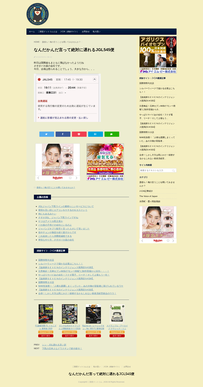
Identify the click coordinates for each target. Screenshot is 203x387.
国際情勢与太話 (46, 260)
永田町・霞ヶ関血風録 (149, 201)
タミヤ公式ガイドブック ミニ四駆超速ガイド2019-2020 (70, 328)
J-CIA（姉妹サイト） (69, 31)
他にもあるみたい (47, 214)
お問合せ (86, 31)
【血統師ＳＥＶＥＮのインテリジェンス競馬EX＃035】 (66, 267)
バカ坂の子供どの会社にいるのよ (55, 225)
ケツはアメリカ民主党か (50, 221)
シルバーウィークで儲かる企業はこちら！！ (60, 263)
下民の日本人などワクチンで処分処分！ (62, 348)
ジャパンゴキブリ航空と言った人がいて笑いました (64, 228)
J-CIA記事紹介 (146, 191)
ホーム (32, 31)
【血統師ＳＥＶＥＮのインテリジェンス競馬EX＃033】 (66, 289)
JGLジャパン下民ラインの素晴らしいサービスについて (66, 206)
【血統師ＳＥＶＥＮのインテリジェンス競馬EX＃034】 (66, 278)
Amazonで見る (46, 332)
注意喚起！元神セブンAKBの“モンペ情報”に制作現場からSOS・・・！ (73, 271)
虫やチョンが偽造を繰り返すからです (57, 232)
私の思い (96, 31)
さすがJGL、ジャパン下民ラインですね (58, 217)
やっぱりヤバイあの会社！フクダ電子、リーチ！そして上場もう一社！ (74, 275)
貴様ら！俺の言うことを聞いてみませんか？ (56, 187)
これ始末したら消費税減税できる (55, 236)
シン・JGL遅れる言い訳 (54, 344)
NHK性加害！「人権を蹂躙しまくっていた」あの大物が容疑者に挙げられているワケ (80, 286)
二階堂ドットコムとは (47, 31)
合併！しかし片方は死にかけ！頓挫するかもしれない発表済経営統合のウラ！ (77, 293)
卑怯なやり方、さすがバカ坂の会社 (56, 239)
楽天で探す (45, 336)
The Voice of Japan (148, 196)
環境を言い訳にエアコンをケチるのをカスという (62, 210)
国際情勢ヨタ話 (46, 282)
